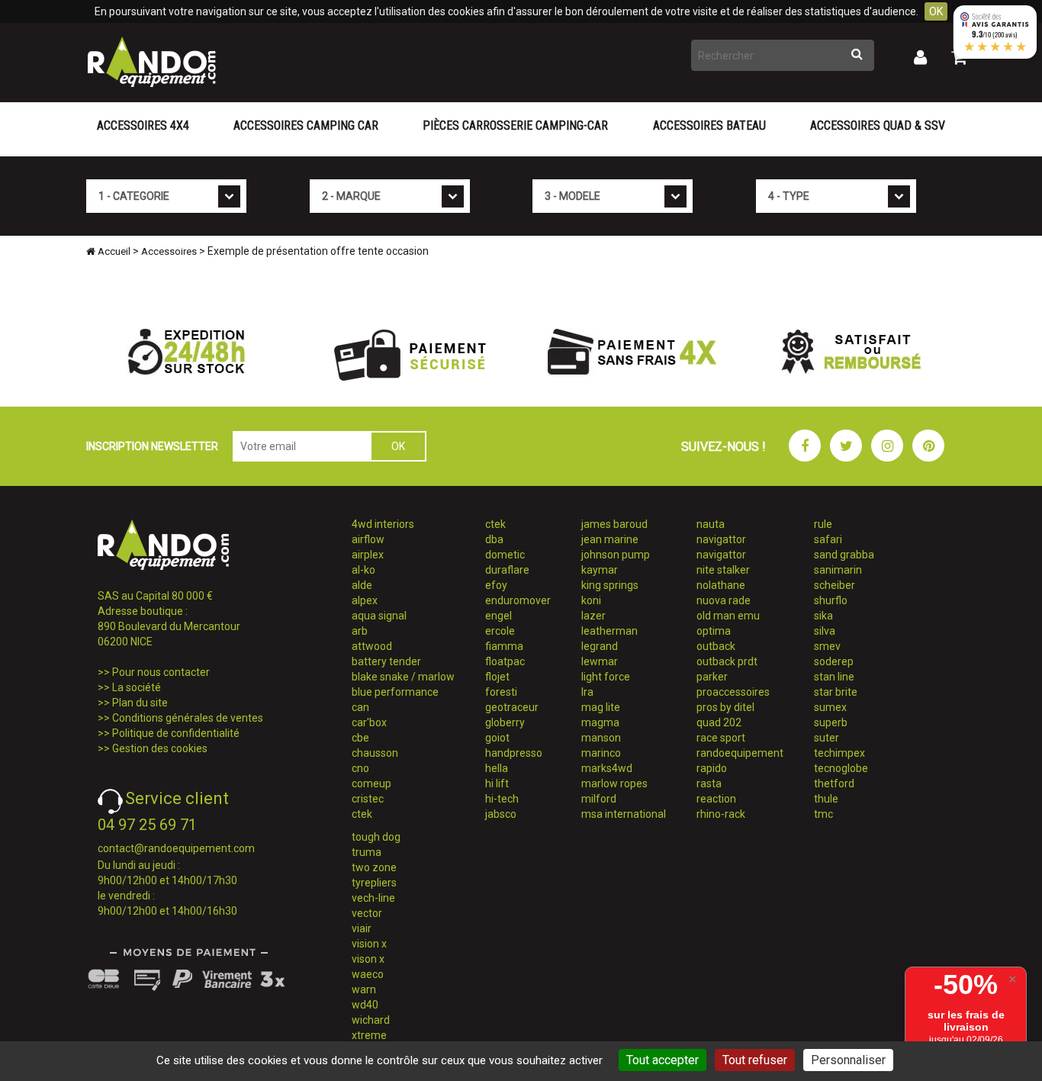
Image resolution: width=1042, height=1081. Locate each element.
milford (598, 799)
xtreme (369, 1035)
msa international (623, 814)
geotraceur (512, 707)
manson (601, 738)
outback (715, 646)
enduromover (518, 600)
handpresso (513, 753)
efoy (496, 585)
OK (936, 11)
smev (827, 646)
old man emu (728, 616)
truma (366, 852)
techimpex (839, 753)
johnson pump (615, 555)
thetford (834, 783)
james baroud (614, 524)
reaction (716, 799)
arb (360, 631)
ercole (500, 631)
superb (830, 722)
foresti (501, 692)
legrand (599, 646)
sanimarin (838, 570)
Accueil (112, 251)
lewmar (599, 661)
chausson (375, 753)
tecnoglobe (841, 768)
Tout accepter (662, 1060)
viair (361, 928)
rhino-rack (720, 814)
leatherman (609, 631)
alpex (365, 600)
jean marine (609, 539)
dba (494, 539)
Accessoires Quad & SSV (877, 125)
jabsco (500, 814)
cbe (360, 738)
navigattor (721, 539)
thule (826, 799)
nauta (710, 524)
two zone (374, 867)
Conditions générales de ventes (187, 718)
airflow (368, 539)
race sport (720, 738)
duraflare (507, 570)
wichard (371, 1020)
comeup (371, 783)
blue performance (395, 692)
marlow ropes (614, 783)
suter (826, 738)
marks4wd (606, 768)
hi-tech (502, 799)
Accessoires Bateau (709, 125)
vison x (368, 959)
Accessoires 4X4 (143, 125)
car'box (369, 722)
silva (824, 631)
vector (367, 913)
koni (591, 600)
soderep (834, 661)
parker (712, 677)
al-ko (363, 570)
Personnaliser (848, 1060)
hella (496, 768)
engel (498, 616)
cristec (368, 799)
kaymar (599, 570)
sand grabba (844, 555)
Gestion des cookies (159, 748)
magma (600, 722)
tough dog (376, 837)
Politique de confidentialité (176, 733)
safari (828, 539)
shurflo (830, 600)
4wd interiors (383, 524)
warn (364, 989)
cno (360, 768)
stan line (834, 677)
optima (713, 631)
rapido (711, 768)
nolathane (720, 585)
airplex (368, 555)
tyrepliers (374, 883)
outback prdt (726, 661)
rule (823, 524)
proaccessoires (733, 692)
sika (823, 616)
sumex (830, 707)
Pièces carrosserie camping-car (515, 125)
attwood (372, 646)
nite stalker (723, 570)
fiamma (504, 646)
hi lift (497, 783)
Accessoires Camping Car (305, 125)
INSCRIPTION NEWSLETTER (152, 446)
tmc (823, 814)
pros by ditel (725, 707)
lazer (593, 616)
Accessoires (169, 251)
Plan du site (140, 703)
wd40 (365, 1005)
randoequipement (739, 753)
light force (605, 677)
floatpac (505, 661)
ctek (362, 814)
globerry (505, 722)
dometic (505, 555)
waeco (368, 974)
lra (587, 692)
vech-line (373, 898)
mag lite (600, 707)
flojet (497, 677)
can (360, 707)
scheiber (834, 585)
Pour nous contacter (161, 672)
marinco (601, 753)
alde (362, 585)
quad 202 (718, 722)
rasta (709, 783)
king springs (609, 585)
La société (136, 687)
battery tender (386, 661)
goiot (497, 738)
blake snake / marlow (403, 677)
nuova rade (723, 600)
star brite (835, 692)
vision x (369, 944)
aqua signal (379, 616)
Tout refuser (754, 1060)
